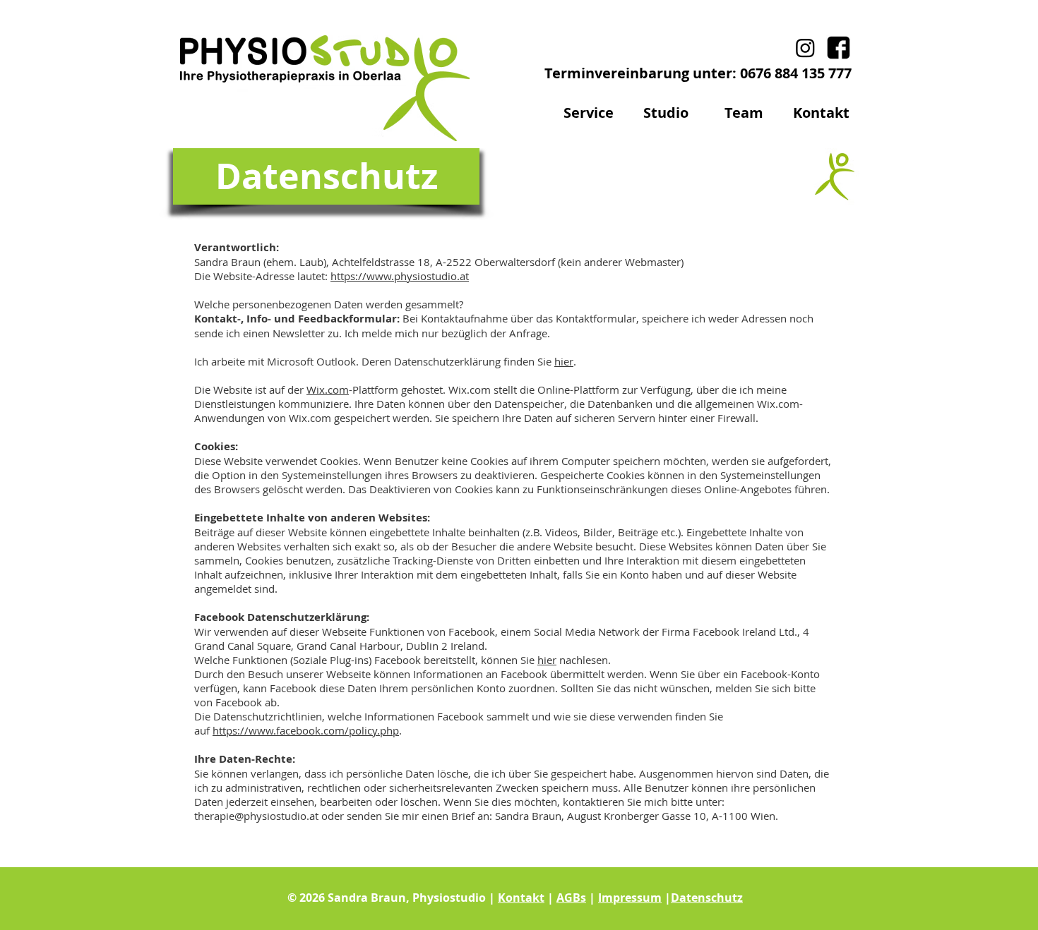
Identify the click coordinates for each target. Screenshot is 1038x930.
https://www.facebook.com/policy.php (306, 730)
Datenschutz (707, 897)
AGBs (571, 897)
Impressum (630, 897)
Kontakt (521, 897)
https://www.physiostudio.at (399, 276)
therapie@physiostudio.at (256, 816)
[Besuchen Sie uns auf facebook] (838, 47)
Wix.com (327, 389)
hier (563, 361)
